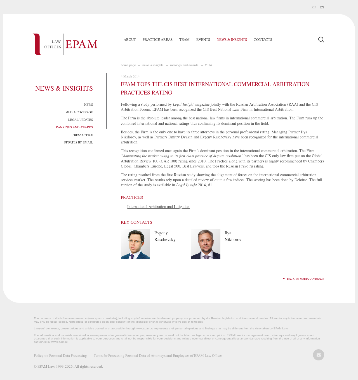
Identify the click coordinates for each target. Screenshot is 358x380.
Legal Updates (80, 119)
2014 (208, 65)
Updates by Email (78, 142)
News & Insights (232, 39)
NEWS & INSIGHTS (153, 65)
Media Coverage (79, 112)
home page (128, 65)
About (130, 39)
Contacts (263, 39)
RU (314, 7)
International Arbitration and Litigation (158, 206)
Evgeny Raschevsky (165, 236)
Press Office (82, 135)
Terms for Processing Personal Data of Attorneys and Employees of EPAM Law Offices (158, 355)
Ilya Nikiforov (233, 236)
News (88, 104)
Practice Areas (158, 39)
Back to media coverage (305, 278)
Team (184, 39)
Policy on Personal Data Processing (60, 355)
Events (203, 39)
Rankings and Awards (74, 127)
